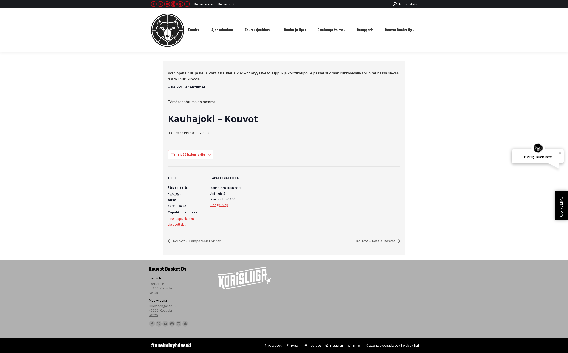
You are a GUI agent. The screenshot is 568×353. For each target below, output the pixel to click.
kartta (153, 292)
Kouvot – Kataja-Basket (376, 241)
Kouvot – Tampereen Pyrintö (196, 241)
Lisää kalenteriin (191, 154)
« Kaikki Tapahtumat (187, 87)
